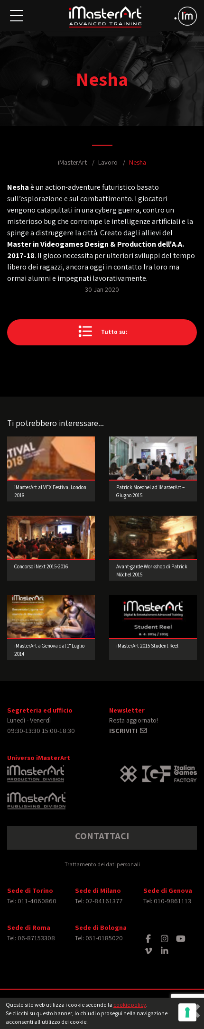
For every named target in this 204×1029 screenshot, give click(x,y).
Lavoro (108, 162)
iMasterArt (72, 162)
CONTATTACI (102, 836)
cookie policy (129, 1004)
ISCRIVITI (124, 730)
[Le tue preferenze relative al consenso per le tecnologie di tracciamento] (187, 1012)
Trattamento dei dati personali (102, 864)
